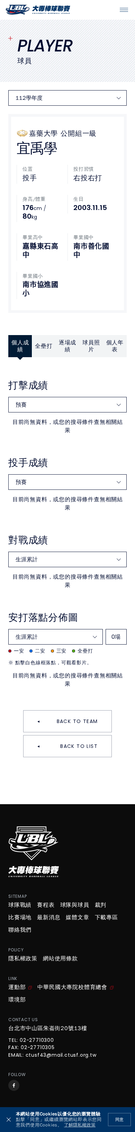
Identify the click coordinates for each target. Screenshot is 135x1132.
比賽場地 (20, 917)
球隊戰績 (20, 905)
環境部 (17, 999)
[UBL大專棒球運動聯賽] (38, 9)
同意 (119, 1119)
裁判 (101, 905)
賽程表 (45, 905)
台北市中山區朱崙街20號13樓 (47, 1028)
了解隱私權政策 (80, 1125)
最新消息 (48, 917)
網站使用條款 (60, 958)
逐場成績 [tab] (67, 346)
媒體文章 (77, 917)
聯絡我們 (20, 929)
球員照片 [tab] (91, 346)
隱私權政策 (22, 958)
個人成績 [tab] (20, 346)
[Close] (8, 1119)
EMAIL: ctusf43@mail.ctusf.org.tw (52, 1055)
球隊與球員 (74, 905)
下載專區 (106, 917)
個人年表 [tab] (115, 346)
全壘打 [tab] (43, 346)
